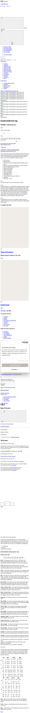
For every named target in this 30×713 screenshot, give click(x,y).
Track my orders (7, 46)
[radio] (1, 138)
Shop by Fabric (7, 85)
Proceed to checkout (5, 437)
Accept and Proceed (15, 365)
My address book (7, 48)
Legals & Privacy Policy (6, 374)
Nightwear (5, 87)
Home (2, 91)
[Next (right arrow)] (12, 504)
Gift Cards (5, 325)
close (2, 506)
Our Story (5, 331)
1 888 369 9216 (4, 4)
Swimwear (5, 76)
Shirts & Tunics (7, 67)
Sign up (2, 384)
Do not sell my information (9, 320)
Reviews (12, 151)
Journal (5, 88)
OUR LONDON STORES (9, 396)
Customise (14, 369)
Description (3, 151)
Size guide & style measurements (8, 143)
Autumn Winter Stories (8, 83)
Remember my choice (16, 451)
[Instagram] (4, 405)
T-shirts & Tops (7, 66)
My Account (6, 398)
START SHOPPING (5, 451)
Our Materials (6, 334)
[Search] (12, 23)
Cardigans (5, 65)
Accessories (6, 74)
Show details (22, 360)
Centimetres (5, 546)
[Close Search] (3, 57)
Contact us (5, 316)
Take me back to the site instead (8, 456)
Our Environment (7, 335)
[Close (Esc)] (7, 503)
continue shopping (5, 393)
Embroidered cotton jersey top (11, 91)
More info (3, 147)
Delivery (5, 317)
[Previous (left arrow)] (3, 504)
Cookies (5, 323)
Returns (5, 319)
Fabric (7, 151)
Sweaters (5, 63)
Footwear (5, 73)
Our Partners (6, 332)
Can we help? (6, 52)
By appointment (7, 50)
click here (21, 461)
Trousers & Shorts (7, 71)
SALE (4, 78)
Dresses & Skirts (7, 70)
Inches (3, 547)
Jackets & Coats (7, 69)
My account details (7, 49)
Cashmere (5, 84)
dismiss (2, 387)
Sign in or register (7, 54)
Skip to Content (4, 1)
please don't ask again (10, 387)
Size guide (5, 321)
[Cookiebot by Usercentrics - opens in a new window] (22, 342)
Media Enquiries (7, 338)
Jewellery (5, 75)
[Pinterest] (2, 405)
